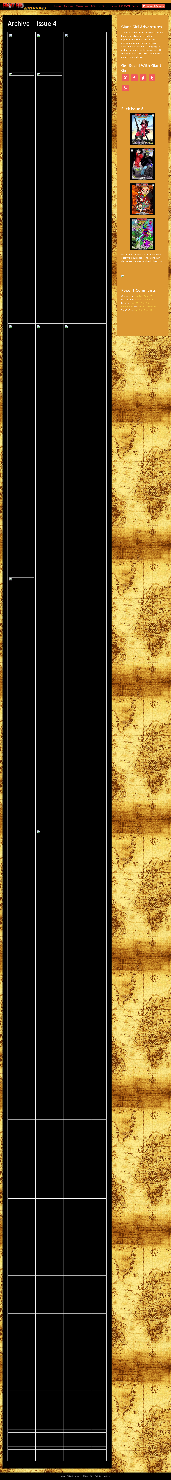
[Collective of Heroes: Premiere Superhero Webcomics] (142, 274)
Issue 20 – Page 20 (143, 296)
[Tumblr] (152, 78)
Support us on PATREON (116, 6)
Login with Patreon (154, 6)
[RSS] (125, 88)
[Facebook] (134, 78)
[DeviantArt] (143, 78)
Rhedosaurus (127, 307)
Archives (68, 6)
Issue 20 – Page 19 (143, 310)
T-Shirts (95, 6)
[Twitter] (125, 78)
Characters (82, 6)
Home (57, 6)
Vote (135, 6)
